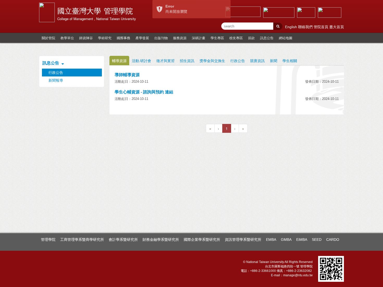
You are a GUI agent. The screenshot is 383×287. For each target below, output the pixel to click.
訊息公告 (267, 37)
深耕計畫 (198, 37)
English (291, 27)
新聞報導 (55, 80)
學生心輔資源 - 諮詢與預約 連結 (144, 92)
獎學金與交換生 (212, 60)
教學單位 (67, 37)
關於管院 (48, 37)
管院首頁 (321, 27)
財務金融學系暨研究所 (161, 239)
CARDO (332, 239)
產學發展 (142, 37)
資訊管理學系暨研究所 (243, 239)
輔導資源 (119, 60)
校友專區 (236, 37)
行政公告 (237, 60)
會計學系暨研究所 (123, 239)
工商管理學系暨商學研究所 (82, 239)
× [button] (226, 4)
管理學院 (48, 239)
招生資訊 (187, 60)
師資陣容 (86, 37)
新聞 (273, 60)
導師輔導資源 (127, 75)
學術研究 (105, 37)
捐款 (251, 37)
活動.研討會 (141, 60)
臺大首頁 (336, 27)
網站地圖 (285, 37)
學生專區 (217, 37)
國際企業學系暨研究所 (202, 239)
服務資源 (180, 37)
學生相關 (289, 60)
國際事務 (123, 37)
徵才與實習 (165, 60)
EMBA (271, 239)
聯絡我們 (306, 27)
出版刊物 (161, 37)
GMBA (286, 239)
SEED (317, 239)
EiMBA (301, 239)
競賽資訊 (257, 60)
